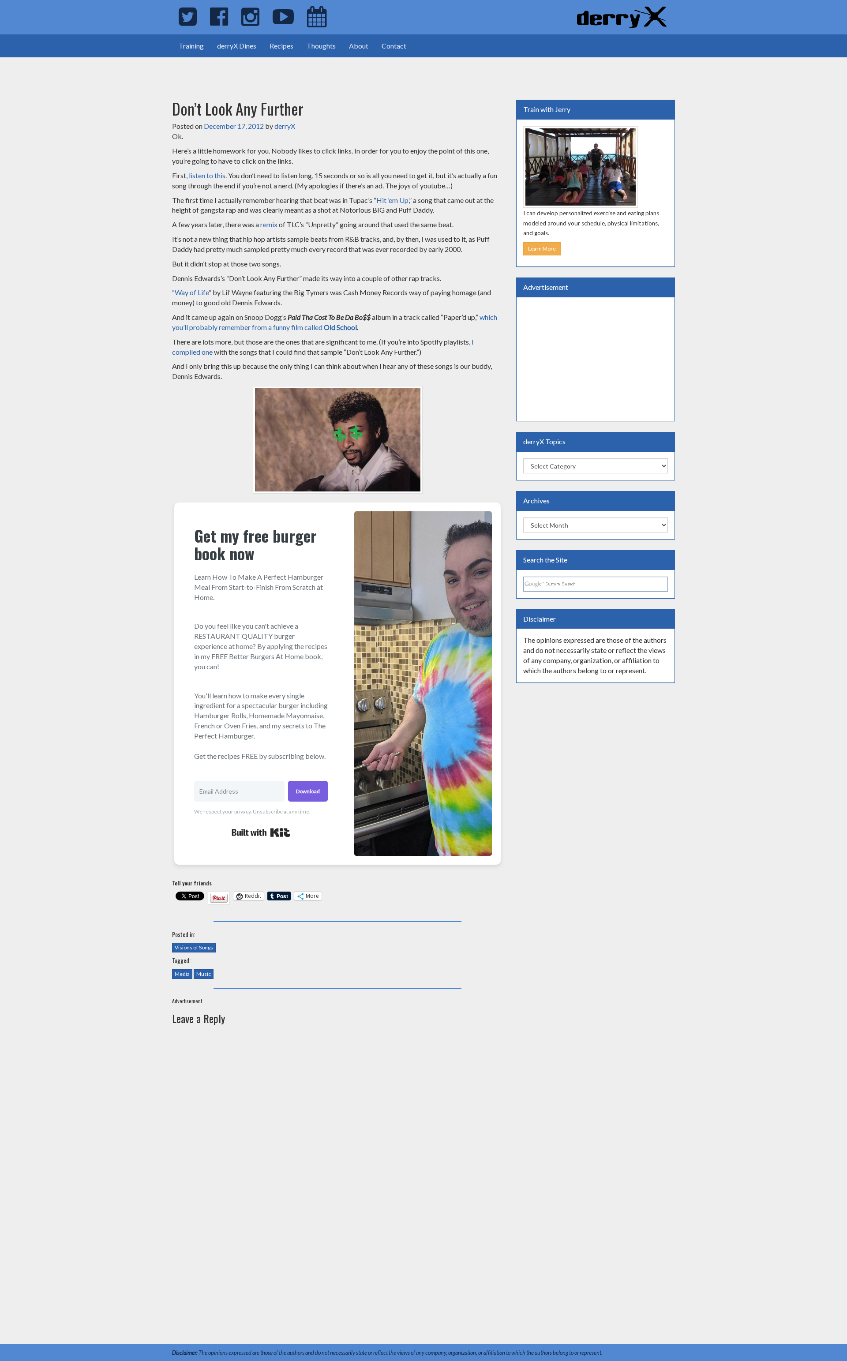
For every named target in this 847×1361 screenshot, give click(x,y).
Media (182, 974)
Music (203, 974)
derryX (284, 126)
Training (191, 45)
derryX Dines (236, 45)
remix (268, 224)
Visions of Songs (194, 947)
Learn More (542, 248)
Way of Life (192, 292)
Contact (394, 45)
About (358, 45)
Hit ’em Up (392, 200)
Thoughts (321, 45)
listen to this (207, 175)
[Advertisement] (103, 70)
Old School (340, 327)
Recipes (281, 45)
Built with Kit (261, 832)
